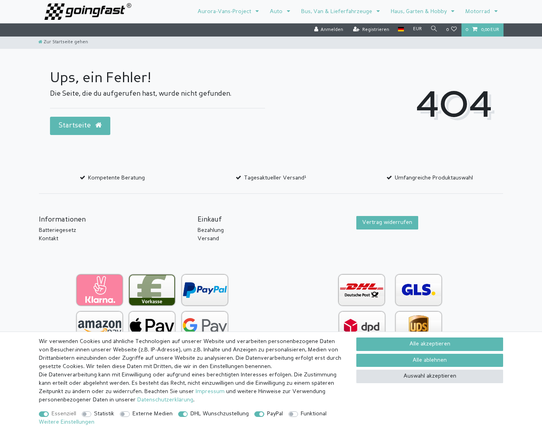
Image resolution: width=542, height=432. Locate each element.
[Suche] (434, 29)
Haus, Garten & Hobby (419, 11)
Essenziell (64, 414)
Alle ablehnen (430, 360)
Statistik (104, 414)
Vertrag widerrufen (387, 222)
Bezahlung (211, 230)
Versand (208, 238)
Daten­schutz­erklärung (165, 400)
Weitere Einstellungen (66, 422)
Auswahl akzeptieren (430, 376)
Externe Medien (153, 414)
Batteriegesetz (57, 230)
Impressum (210, 391)
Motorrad (478, 11)
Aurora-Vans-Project (225, 11)
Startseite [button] (75, 125)
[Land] (401, 29)
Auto (277, 11)
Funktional (314, 414)
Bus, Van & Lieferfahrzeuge (337, 11)
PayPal (275, 414)
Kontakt (48, 238)
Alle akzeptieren (429, 344)
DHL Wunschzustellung (219, 414)
